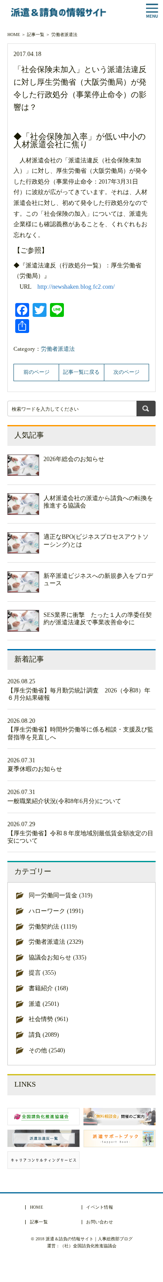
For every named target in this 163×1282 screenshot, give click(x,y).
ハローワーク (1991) (56, 911)
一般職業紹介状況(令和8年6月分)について (64, 801)
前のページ (36, 372)
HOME (13, 34)
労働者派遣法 (64, 34)
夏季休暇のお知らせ (34, 769)
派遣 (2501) (44, 1004)
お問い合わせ (99, 1222)
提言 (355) (42, 972)
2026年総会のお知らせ (73, 459)
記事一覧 (35, 34)
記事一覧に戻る (81, 372)
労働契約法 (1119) (53, 926)
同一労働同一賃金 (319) (61, 895)
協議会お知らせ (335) (57, 957)
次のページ (126, 372)
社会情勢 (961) (48, 1019)
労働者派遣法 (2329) (56, 942)
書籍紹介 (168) (48, 988)
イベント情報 (99, 1207)
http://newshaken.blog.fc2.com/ (76, 286)
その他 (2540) (47, 1050)
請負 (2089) (44, 1035)
